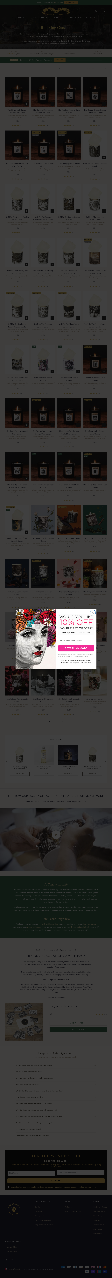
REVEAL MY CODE (76, 648)
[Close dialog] (93, 612)
